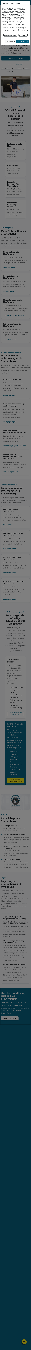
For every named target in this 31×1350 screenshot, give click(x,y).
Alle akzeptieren (23, 41)
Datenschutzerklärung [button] (10, 35)
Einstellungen (23, 35)
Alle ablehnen (10, 41)
